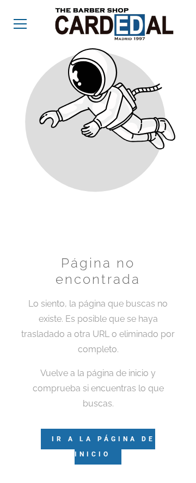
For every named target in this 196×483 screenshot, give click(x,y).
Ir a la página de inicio (103, 446)
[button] (20, 24)
